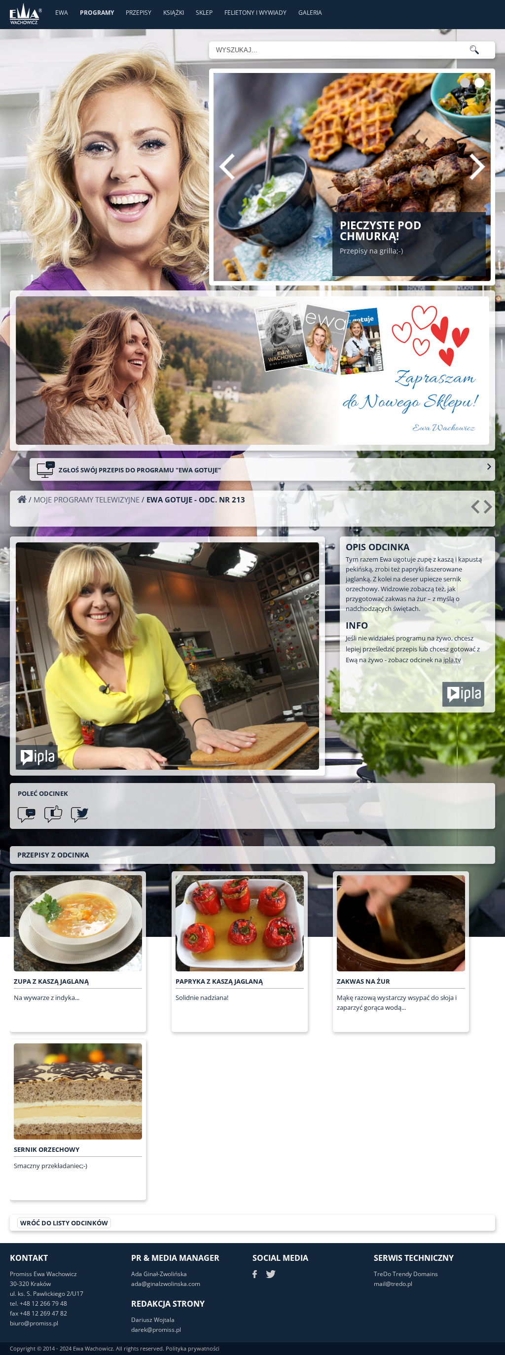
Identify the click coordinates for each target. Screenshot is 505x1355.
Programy (97, 12)
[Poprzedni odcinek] (476, 510)
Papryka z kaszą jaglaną (219, 981)
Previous (226, 166)
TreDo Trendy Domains (406, 1274)
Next (477, 166)
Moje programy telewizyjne (87, 499)
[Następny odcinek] (489, 510)
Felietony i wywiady (255, 12)
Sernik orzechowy (46, 1149)
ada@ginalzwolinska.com (165, 1284)
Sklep (204, 12)
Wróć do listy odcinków (64, 1222)
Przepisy (138, 12)
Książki (173, 12)
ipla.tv (452, 659)
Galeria (310, 12)
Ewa (61, 12)
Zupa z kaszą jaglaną (51, 981)
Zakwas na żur (363, 981)
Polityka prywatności (192, 1348)
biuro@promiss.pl (34, 1323)
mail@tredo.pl (393, 1284)
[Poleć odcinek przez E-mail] (27, 814)
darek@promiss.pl (156, 1329)
